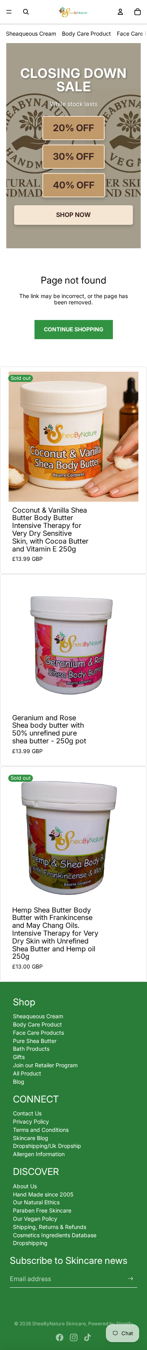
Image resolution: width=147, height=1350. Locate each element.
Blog (18, 1081)
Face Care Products (38, 1032)
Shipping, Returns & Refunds (49, 1226)
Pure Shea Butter (34, 1040)
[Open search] (25, 11)
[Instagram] (73, 1337)
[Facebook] (59, 1337)
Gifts (19, 1057)
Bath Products (31, 1048)
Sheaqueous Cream (31, 33)
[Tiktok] (87, 1337)
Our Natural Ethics (36, 1202)
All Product (27, 1073)
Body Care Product (86, 33)
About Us (25, 1186)
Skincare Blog (30, 1138)
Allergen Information (39, 1154)
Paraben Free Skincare (42, 1210)
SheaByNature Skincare (59, 1324)
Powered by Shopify (110, 1324)
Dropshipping (30, 1243)
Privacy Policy (31, 1121)
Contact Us (27, 1113)
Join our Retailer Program (45, 1065)
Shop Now (73, 215)
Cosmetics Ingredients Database (54, 1235)
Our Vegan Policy (35, 1218)
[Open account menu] (120, 11)
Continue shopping (73, 329)
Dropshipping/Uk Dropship (47, 1145)
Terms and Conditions (41, 1129)
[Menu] (9, 12)
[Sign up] (131, 1279)
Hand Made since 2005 (43, 1194)
